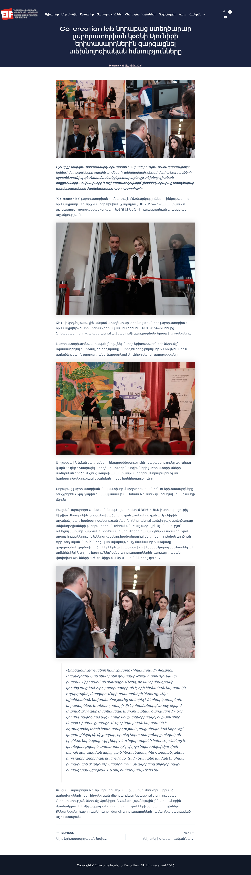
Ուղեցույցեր (167, 14)
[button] (203, 14)
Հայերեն (195, 14)
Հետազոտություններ (140, 14)
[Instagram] (230, 12)
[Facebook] (224, 12)
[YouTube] (225, 17)
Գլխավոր (52, 14)
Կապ (182, 14)
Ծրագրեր (87, 14)
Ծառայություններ (109, 14)
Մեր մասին (69, 14)
